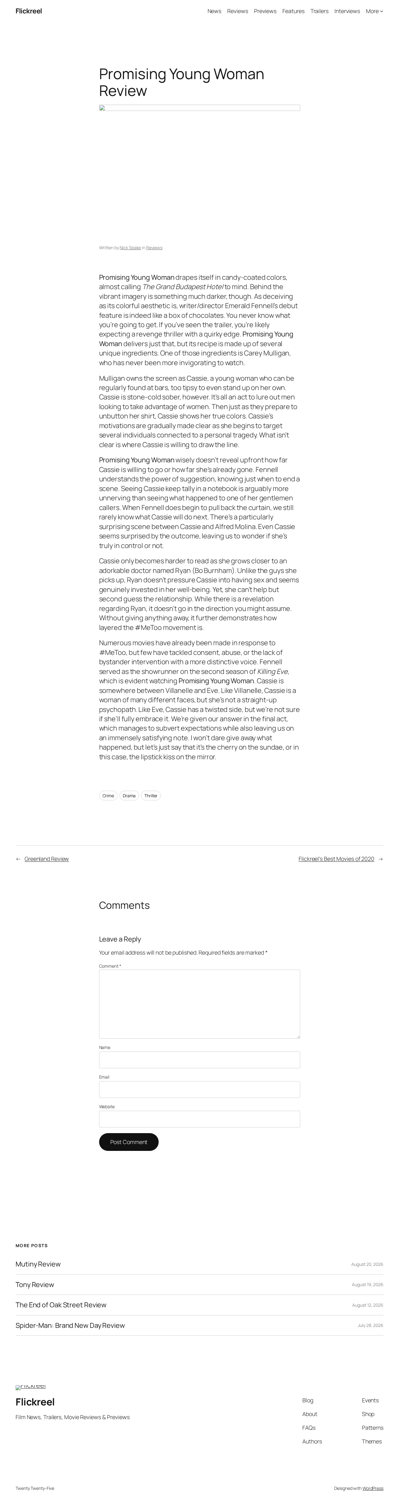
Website (107, 1106)
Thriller (150, 796)
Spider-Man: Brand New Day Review (70, 1325)
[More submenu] (381, 11)
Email (104, 1077)
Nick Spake (130, 247)
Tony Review (35, 1284)
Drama (129, 796)
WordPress (373, 1488)
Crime (108, 796)
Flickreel (29, 11)
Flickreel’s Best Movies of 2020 (336, 858)
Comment (110, 966)
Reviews (154, 247)
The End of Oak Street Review (61, 1305)
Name (105, 1047)
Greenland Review (47, 858)
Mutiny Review (38, 1264)
